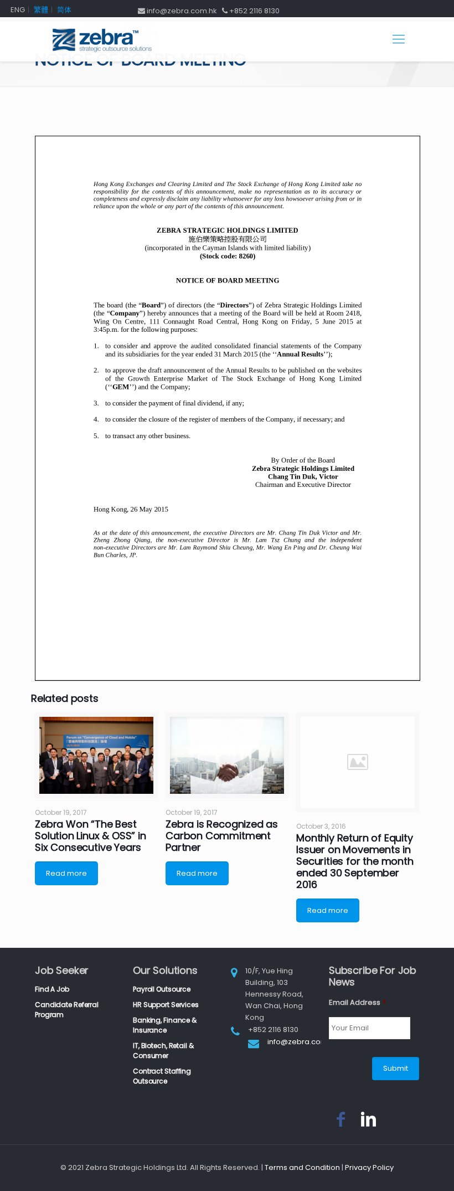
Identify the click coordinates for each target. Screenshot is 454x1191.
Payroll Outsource (161, 989)
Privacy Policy (369, 1167)
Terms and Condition (302, 1167)
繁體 (41, 9)
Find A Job (52, 989)
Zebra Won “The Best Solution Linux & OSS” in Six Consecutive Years (90, 835)
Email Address (357, 1003)
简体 (64, 9)
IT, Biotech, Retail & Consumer (163, 1050)
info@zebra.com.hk (302, 1041)
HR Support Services (166, 1004)
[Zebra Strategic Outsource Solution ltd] (101, 39)
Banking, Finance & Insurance (165, 1025)
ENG (18, 9)
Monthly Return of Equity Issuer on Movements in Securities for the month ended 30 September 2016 (355, 861)
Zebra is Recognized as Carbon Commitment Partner (222, 835)
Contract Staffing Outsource (162, 1076)
